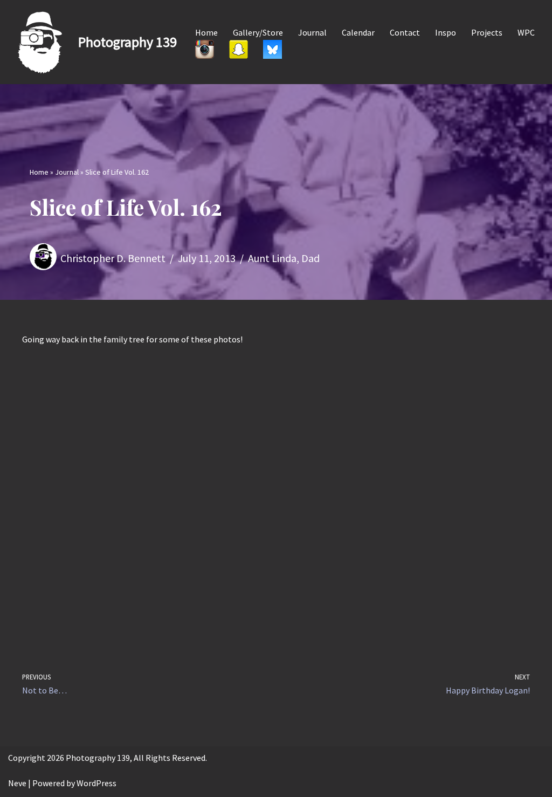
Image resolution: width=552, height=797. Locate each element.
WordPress (96, 783)
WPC (526, 32)
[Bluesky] (272, 49)
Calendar (358, 32)
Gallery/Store (258, 32)
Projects (486, 32)
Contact (405, 32)
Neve (17, 783)
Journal (312, 32)
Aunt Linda (272, 258)
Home (206, 32)
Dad (310, 258)
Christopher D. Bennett (112, 258)
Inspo (445, 32)
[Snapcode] (238, 49)
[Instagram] (204, 49)
